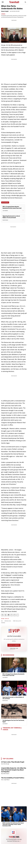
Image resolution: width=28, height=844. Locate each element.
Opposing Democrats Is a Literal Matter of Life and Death (13, 697)
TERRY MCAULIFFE (17, 621)
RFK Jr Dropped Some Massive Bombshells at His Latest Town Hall (13, 674)
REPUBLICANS (8, 621)
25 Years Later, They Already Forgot (12, 762)
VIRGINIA (3, 622)
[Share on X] (2, 615)
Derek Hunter (5, 700)
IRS (2, 621)
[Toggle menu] (2, 2)
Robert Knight (5, 11)
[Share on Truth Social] (5, 615)
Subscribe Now (14, 648)
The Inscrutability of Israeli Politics (12, 778)
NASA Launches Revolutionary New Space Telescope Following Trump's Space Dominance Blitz (13, 824)
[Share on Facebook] (8, 615)
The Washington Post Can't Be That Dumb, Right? (13, 721)
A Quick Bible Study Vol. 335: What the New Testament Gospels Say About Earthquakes (13, 770)
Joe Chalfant (5, 677)
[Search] (25, 2)
